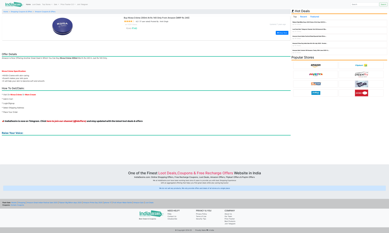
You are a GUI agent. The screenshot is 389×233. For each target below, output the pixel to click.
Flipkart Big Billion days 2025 (70, 203)
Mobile (14, 203)
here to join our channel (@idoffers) (66, 121)
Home (28, 4)
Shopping (21, 203)
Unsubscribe (172, 219)
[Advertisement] (146, 46)
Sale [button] (56, 4)
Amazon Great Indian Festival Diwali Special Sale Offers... (309, 36)
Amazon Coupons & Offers (45, 12)
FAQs (169, 214)
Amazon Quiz (138, 203)
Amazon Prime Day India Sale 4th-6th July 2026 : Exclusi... (309, 43)
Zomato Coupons (17, 205)
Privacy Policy (201, 214)
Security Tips (201, 219)
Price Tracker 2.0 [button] (67, 4)
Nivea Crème (16, 95)
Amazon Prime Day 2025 (92, 203)
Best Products (230, 221)
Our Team (228, 216)
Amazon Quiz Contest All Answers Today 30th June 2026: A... (310, 50)
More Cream (30, 95)
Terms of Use (201, 216)
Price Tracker (230, 219)
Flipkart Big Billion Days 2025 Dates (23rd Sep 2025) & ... (309, 22)
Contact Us (172, 216)
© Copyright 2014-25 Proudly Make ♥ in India (194, 230)
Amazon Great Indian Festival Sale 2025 (42, 203)
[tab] (294, 17)
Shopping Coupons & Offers (21, 12)
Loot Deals (36, 4)
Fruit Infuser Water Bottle (122, 203)
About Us (228, 214)
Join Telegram (82, 4)
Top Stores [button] (46, 4)
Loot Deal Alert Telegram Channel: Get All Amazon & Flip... (309, 29)
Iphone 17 (107, 203)
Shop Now (283, 33)
